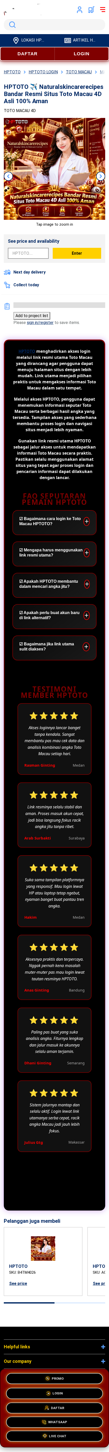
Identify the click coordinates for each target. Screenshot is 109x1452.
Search (11, 24)
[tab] (29, 1303)
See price (18, 1283)
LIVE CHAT (57, 1437)
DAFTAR (27, 53)
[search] (54, 24)
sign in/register (40, 322)
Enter (77, 253)
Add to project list (31, 315)
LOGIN (81, 53)
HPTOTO (27, 351)
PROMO (58, 1377)
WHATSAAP (57, 1422)
